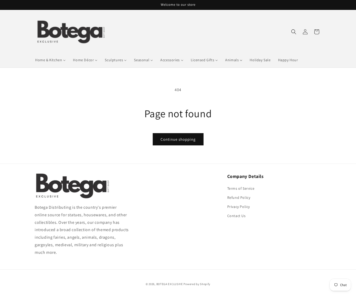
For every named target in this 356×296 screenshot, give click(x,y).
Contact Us (236, 215)
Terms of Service (241, 188)
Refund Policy (238, 197)
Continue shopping (178, 139)
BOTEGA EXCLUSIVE (169, 284)
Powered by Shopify (196, 284)
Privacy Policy (238, 206)
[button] (293, 32)
